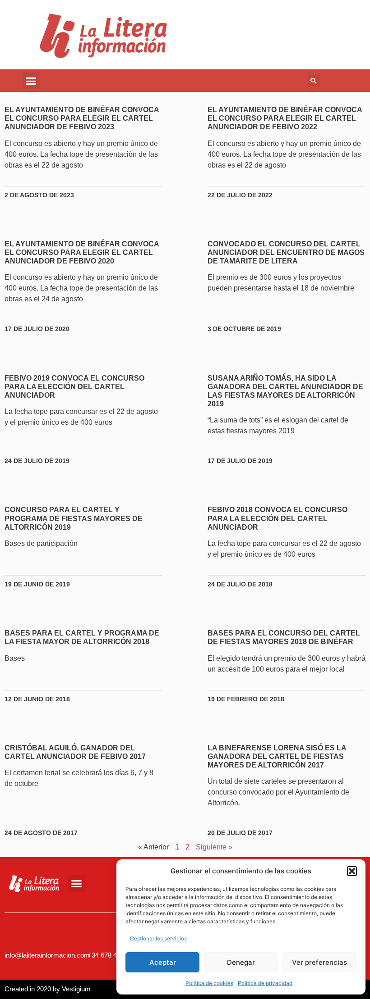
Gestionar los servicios (158, 938)
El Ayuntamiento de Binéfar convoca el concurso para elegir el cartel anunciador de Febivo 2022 (285, 118)
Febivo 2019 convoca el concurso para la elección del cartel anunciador (74, 386)
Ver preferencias (319, 962)
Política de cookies (209, 983)
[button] (351, 871)
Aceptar (162, 962)
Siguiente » (214, 847)
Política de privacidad (265, 983)
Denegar (241, 962)
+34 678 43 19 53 (113, 955)
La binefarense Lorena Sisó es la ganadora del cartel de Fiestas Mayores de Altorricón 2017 (277, 756)
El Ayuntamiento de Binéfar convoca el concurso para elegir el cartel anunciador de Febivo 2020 (82, 252)
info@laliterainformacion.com (47, 955)
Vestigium (76, 989)
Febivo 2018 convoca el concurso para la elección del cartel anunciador (277, 518)
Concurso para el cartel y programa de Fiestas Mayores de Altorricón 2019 (74, 518)
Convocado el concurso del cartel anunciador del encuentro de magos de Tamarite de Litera (286, 252)
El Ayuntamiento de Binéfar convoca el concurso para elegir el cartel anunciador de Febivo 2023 (82, 118)
